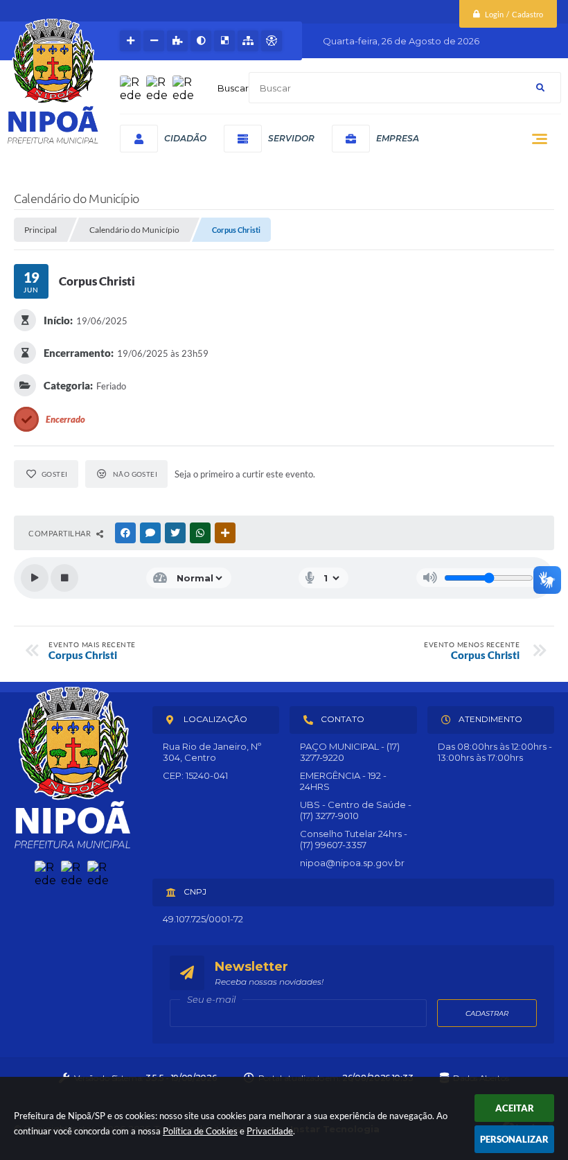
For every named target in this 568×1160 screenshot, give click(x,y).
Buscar (233, 88)
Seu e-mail (211, 999)
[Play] (34, 578)
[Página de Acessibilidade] (271, 40)
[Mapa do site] (248, 40)
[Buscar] (540, 87)
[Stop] (64, 578)
